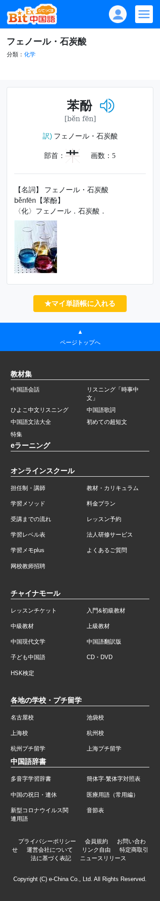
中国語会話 (25, 389)
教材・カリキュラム (113, 488)
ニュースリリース (103, 858)
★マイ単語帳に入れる (80, 303)
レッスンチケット (34, 610)
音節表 (95, 810)
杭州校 (95, 733)
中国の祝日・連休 (34, 794)
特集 (16, 434)
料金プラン (101, 503)
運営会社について (50, 849)
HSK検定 (22, 673)
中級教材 (22, 626)
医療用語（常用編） (113, 794)
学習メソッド (28, 503)
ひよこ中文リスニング (39, 410)
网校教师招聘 (28, 566)
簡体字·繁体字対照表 (113, 778)
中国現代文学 (28, 641)
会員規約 (96, 841)
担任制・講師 (28, 488)
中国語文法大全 (31, 422)
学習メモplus (27, 550)
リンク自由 (96, 849)
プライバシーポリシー (47, 841)
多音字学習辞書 (31, 778)
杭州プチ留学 (28, 748)
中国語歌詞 (101, 410)
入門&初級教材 (106, 610)
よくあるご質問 (107, 550)
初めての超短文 (107, 422)
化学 (30, 54)
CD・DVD (99, 657)
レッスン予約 (104, 519)
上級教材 (98, 626)
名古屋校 (22, 717)
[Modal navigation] (144, 14)
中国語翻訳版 (104, 641)
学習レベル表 (28, 534)
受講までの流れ (31, 519)
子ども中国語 (28, 657)
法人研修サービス (110, 534)
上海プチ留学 (104, 748)
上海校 (19, 733)
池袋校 (95, 717)
